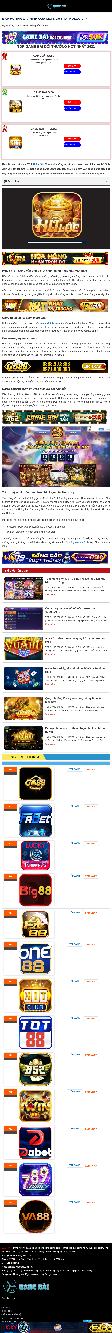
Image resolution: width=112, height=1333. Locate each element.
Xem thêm (50, 594)
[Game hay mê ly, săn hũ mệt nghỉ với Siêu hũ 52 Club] (23, 678)
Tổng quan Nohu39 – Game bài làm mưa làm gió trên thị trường (75, 580)
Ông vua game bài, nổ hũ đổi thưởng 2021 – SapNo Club (72, 610)
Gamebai (5, 1248)
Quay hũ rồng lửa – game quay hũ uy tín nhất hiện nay (73, 700)
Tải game (74, 769)
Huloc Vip (38, 164)
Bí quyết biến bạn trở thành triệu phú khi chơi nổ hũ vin (75, 730)
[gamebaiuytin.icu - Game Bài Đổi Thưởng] (56, 6)
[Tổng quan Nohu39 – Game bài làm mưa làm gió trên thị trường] (23, 588)
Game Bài (5, 1307)
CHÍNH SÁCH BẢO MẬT (11, 1315)
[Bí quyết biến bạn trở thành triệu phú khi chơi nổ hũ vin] (23, 738)
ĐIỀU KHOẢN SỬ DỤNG (12, 1318)
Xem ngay (91, 769)
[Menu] (4, 5)
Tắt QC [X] (87, 1321)
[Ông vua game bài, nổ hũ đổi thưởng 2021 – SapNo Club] (23, 618)
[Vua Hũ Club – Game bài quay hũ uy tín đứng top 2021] (23, 648)
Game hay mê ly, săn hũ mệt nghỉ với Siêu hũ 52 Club (75, 670)
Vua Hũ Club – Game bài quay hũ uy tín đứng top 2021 (75, 640)
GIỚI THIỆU (6, 1311)
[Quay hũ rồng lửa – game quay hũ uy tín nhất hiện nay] (23, 708)
